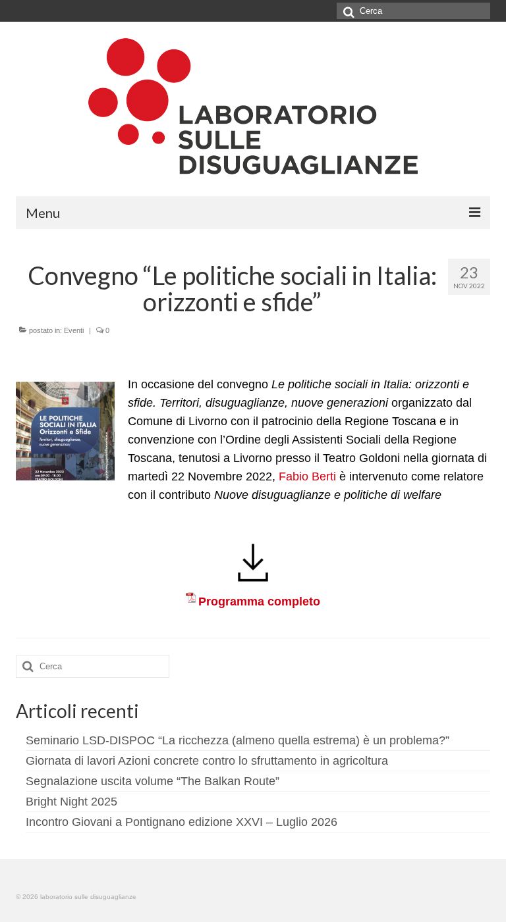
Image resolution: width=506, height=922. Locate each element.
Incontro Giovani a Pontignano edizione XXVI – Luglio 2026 (181, 822)
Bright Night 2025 (71, 801)
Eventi (74, 330)
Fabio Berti (307, 476)
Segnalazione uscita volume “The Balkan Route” (152, 781)
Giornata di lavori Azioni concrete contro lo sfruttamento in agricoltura (207, 760)
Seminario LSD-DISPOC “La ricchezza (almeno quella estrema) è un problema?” (237, 740)
